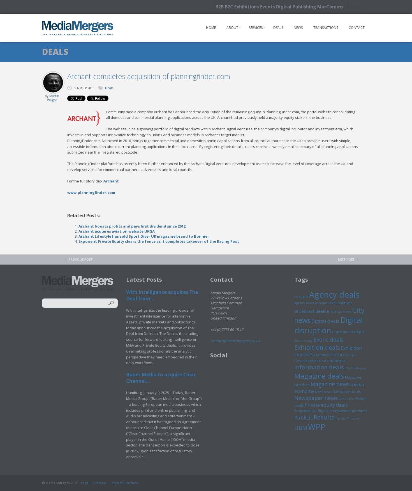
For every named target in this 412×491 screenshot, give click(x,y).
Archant (111, 181)
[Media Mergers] (78, 28)
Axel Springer (340, 302)
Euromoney (303, 340)
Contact (357, 27)
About (232, 27)
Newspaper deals (347, 391)
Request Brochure (124, 483)
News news (323, 392)
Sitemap (99, 483)
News (298, 27)
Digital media (342, 331)
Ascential (321, 303)
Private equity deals (326, 405)
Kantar (361, 368)
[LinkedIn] (369, 6)
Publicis (303, 417)
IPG (347, 368)
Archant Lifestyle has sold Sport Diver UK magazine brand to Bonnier (143, 236)
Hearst (324, 361)
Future (338, 354)
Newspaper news (316, 398)
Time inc (353, 418)
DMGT (359, 331)
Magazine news (330, 384)
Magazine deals (319, 376)
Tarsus (340, 418)
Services (256, 27)
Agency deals (334, 294)
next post (346, 259)
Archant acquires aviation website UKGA (116, 231)
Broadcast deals (310, 311)
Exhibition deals (317, 347)
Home (211, 27)
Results (324, 417)
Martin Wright (53, 98)
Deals (278, 27)
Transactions (325, 27)
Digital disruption (328, 325)
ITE (353, 368)
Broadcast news (339, 311)
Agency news (304, 303)
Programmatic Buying (311, 410)
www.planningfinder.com (91, 192)
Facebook (322, 354)
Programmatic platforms (348, 411)
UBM (300, 428)
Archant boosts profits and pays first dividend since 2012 (132, 226)
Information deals (319, 367)
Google (351, 355)
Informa (337, 360)
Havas (313, 360)
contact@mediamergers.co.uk (235, 340)
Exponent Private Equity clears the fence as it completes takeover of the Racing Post (158, 241)
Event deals (328, 339)
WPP (316, 426)
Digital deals (325, 321)
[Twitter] (359, 6)
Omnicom (346, 399)
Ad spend (301, 296)
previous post (80, 259)
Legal (85, 483)
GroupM (300, 360)
